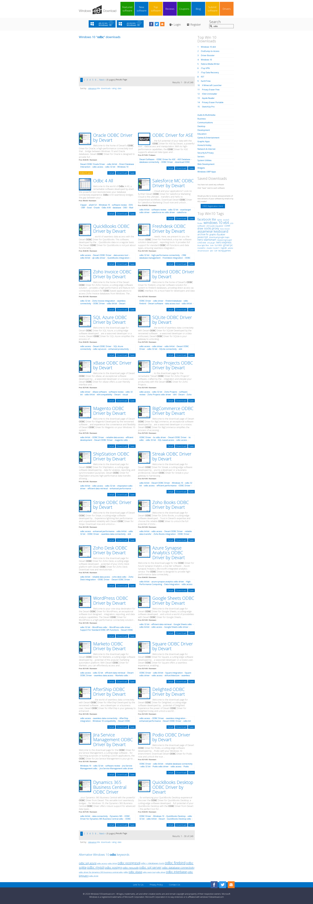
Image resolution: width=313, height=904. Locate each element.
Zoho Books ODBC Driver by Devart (170, 504)
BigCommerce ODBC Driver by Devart (172, 410)
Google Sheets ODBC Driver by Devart (173, 600)
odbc (125, 872)
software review (119, 205)
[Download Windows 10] (97, 9)
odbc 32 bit (110, 166)
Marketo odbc (121, 675)
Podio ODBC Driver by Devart (171, 737)
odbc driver (158, 300)
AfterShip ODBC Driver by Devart (109, 691)
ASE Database (184, 159)
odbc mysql (95, 867)
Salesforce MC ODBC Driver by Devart (173, 183)
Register (195, 24)
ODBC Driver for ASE (172, 135)
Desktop (201, 126)
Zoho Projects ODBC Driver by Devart (172, 365)
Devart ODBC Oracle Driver (92, 164)
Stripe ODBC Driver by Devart (112, 504)
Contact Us (174, 884)
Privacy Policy (156, 884)
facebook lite (206, 219)
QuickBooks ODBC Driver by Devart (111, 228)
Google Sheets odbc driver (176, 627)
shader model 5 (213, 248)
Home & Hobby (204, 145)
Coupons (184, 8)
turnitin (218, 245)
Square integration (174, 672)
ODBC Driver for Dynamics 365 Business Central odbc (105, 817)
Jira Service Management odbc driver (116, 768)
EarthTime (206, 81)
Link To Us (138, 884)
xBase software (100, 391)
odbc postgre (113, 867)
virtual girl (211, 242)
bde (212, 245)
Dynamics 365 (116, 816)
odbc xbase (135, 872)
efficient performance (167, 485)
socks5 (226, 219)
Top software (156, 8)
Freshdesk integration (173, 258)
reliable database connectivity (178, 763)
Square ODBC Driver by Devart (172, 646)
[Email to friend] (162, 24)
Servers (200, 156)
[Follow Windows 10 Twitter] (157, 24)
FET (202, 76)
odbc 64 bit (112, 164)
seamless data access (103, 675)
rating (114, 88)
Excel (89, 207)
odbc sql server (150, 867)
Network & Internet (206, 149)
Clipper (83, 205)
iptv (211, 250)
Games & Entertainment (208, 137)
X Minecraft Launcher (212, 85)
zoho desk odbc (119, 576)
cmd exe (201, 242)
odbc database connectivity (178, 867)
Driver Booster (208, 55)
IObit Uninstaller (209, 93)
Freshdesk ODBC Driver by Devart (169, 228)
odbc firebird (175, 862)
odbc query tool (149, 872)
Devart (117, 394)
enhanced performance (120, 488)
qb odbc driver (98, 258)
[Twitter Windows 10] (222, 884)
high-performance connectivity (165, 255)
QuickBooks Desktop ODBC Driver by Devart (172, 787)
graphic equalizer (217, 234)
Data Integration (172, 584)
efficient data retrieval (98, 488)
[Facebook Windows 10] (214, 884)
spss (219, 219)
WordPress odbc (99, 627)
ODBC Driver (167, 162)
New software (141, 8)
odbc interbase (176, 872)
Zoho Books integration (165, 534)
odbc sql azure (99, 349)
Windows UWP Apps (206, 171)
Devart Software (146, 159)
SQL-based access (166, 440)
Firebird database (174, 300)
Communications (205, 122)
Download (122, 172)
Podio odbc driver (161, 766)
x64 (174, 394)
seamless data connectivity (113, 534)
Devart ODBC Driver (102, 255)
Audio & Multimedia (206, 115)
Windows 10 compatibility (104, 721)
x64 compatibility (104, 394)
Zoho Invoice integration (103, 300)
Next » (102, 79)
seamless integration (175, 718)
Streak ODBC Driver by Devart (171, 456)
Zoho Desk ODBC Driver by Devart (110, 550)
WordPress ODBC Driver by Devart (110, 600)
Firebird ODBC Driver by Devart (173, 274)
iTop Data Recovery (210, 72)
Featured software (127, 8)
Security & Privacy (205, 152)
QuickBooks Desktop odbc (179, 818)
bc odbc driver (159, 437)
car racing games (222, 250)
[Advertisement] (97, 59)
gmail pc (228, 245)
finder (199, 223)
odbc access (97, 166)
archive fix (202, 234)
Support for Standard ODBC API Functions (99, 630)
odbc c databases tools (152, 863)
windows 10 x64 (216, 222)
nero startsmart (206, 239)
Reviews (169, 8)
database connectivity (149, 162)
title (98, 88)
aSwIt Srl (93, 205)
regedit (224, 248)
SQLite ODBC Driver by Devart (172, 319)
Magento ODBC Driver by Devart (109, 410)
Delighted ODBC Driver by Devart (168, 691)
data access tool (121, 255)
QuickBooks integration (118, 258)
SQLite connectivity (168, 349)
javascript (202, 237)
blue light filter (203, 245)
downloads (106, 88)
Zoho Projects (170, 391)
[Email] (231, 884)
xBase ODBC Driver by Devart (112, 365)
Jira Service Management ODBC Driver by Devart (113, 739)
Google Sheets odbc (183, 624)
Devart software (155, 303)
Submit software (212, 8)
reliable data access (115, 437)
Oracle (97, 207)
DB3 (125, 207)
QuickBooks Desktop (176, 816)
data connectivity (100, 816)
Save (132, 172)
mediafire (201, 248)
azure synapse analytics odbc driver (167, 581)
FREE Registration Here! (212, 206)
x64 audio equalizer (214, 226)
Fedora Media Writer (210, 64)
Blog (198, 8)
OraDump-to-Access (210, 51)
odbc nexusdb (131, 867)
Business (201, 118)
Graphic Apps (203, 141)
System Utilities (204, 160)
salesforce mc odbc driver (163, 212)
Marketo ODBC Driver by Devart (109, 646)
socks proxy (211, 228)
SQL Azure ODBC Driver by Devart (110, 319)
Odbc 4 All (103, 181)
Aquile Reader (208, 98)
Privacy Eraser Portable (212, 102)
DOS (131, 205)
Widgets (201, 168)
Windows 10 (104, 205)
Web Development (205, 164)
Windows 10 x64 (208, 47)
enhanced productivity (118, 349)
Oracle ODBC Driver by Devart (113, 137)
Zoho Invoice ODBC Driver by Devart (112, 274)
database (117, 207)
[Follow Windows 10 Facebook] (151, 24)
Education (202, 134)
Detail (111, 172)
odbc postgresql (128, 863)
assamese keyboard (212, 231)
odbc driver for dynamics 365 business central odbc (101, 872)
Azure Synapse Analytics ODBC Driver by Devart (168, 552)
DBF (83, 207)
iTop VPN (205, 68)
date (119, 88)
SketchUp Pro (208, 106)
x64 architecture (172, 675)
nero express (223, 242)
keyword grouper (224, 240)
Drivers (227, 8)
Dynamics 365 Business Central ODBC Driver (109, 787)
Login (177, 24)
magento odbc (121, 440)
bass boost (225, 228)
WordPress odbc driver (119, 627)
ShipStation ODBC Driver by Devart (111, 456)
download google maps (219, 237)
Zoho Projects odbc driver (159, 394)
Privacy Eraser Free (210, 89)
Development (203, 130)
